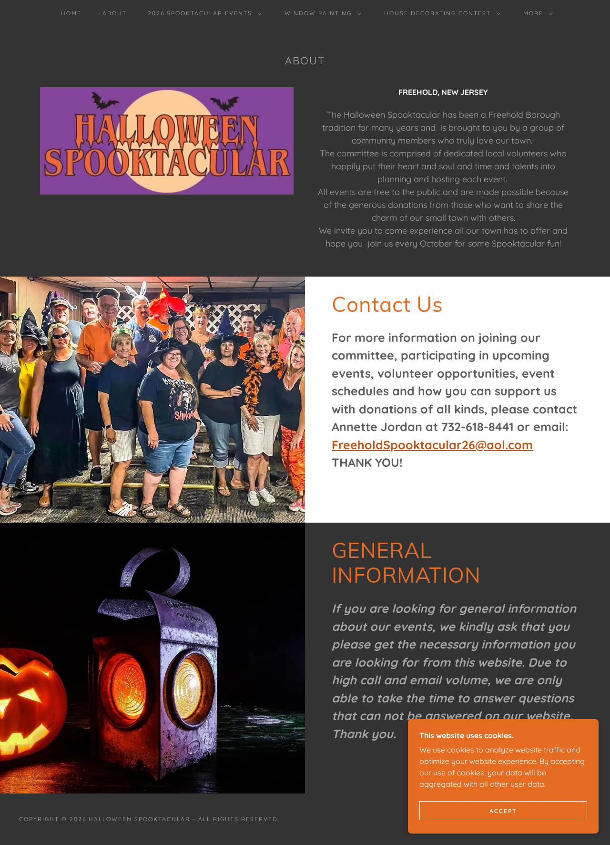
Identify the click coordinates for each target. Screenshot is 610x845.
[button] (203, 13)
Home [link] (71, 13)
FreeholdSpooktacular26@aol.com (432, 444)
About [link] (114, 13)
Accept (503, 810)
